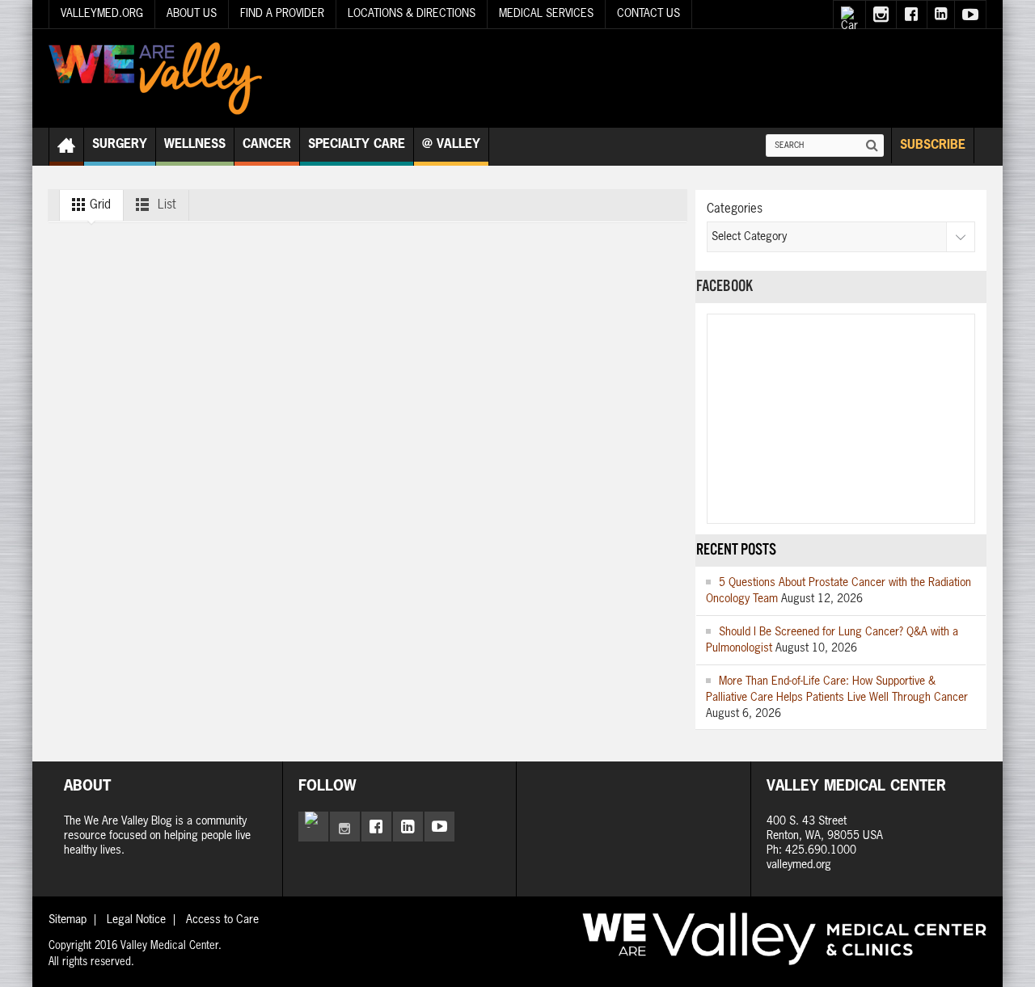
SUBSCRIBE (932, 145)
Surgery (119, 144)
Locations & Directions (411, 13)
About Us (192, 13)
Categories (735, 209)
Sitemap (68, 920)
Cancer (267, 144)
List (165, 205)
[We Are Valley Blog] (155, 78)
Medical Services (546, 13)
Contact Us (648, 13)
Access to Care (222, 920)
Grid (99, 205)
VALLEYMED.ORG (102, 13)
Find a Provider (282, 13)
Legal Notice (136, 920)
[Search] (872, 145)
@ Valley (451, 144)
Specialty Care (356, 144)
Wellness (195, 144)
